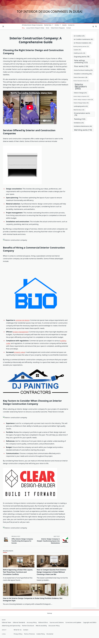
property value (19, 352)
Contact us (71, 25)
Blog (23, 28)
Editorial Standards (19, 622)
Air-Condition (79, 36)
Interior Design (80, 93)
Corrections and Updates (73, 622)
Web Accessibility (41, 626)
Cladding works (79, 53)
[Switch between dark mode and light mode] (93, 26)
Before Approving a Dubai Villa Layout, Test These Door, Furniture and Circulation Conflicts (18, 572)
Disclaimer (50, 634)
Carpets (77, 50)
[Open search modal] (96, 26)
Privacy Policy (18, 634)
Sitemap (49, 613)
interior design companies (81, 96)
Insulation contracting (83, 74)
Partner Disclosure (28, 626)
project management (20, 332)
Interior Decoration (80, 77)
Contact (68, 28)
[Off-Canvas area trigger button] (3, 26)
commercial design (22, 320)
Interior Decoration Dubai (80, 80)
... (21, 580)
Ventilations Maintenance (83, 126)
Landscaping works (81, 106)
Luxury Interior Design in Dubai (35, 28)
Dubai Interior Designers (58, 28)
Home (47, 28)
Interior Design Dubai (81, 103)
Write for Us (17, 630)
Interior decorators (81, 86)
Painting (79, 119)
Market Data (47, 25)
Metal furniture (79, 110)
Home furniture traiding (83, 70)
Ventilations (79, 123)
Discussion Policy (54, 626)
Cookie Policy (40, 634)
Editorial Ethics (43, 622)
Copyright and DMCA (89, 622)
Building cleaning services (81, 46)
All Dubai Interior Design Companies (32, 25)
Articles (57, 25)
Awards (64, 25)
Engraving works (81, 57)
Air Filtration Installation (82, 43)
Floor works (81, 66)
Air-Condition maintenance (83, 39)
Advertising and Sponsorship (11, 626)
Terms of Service (29, 634)
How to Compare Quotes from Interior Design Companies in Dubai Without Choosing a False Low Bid (51, 572)
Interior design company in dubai (83, 99)
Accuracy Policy (32, 622)
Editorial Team (6, 622)
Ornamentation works (82, 114)
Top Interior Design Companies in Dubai (49, 11)
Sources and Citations (57, 622)
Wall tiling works (83, 130)
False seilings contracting (81, 61)
